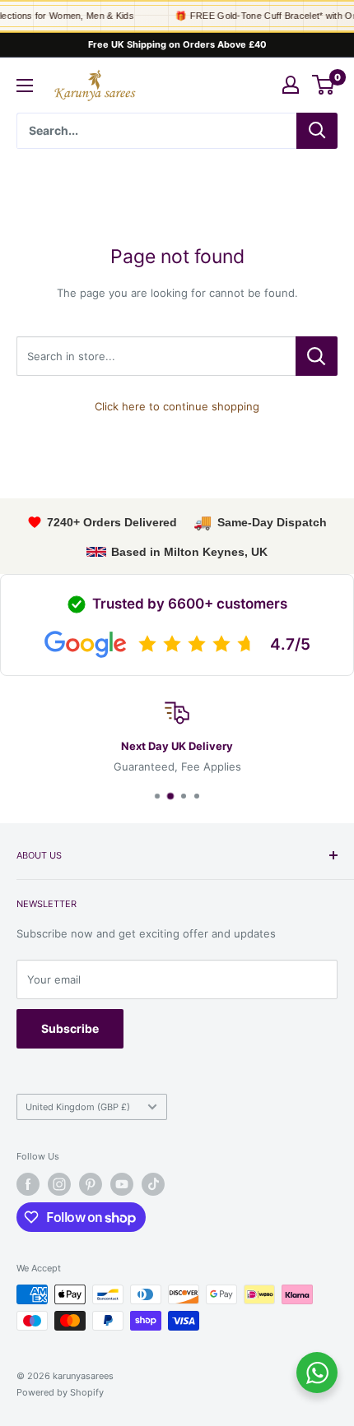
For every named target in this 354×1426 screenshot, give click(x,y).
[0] (324, 85)
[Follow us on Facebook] (28, 1184)
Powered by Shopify (60, 1392)
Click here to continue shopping (177, 406)
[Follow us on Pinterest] (90, 1184)
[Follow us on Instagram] (59, 1184)
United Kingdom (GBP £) (78, 1107)
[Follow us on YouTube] (121, 1184)
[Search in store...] (317, 356)
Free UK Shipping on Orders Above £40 (177, 44)
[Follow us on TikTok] (153, 1184)
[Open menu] (24, 85)
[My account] (290, 85)
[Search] (317, 131)
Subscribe (70, 1028)
